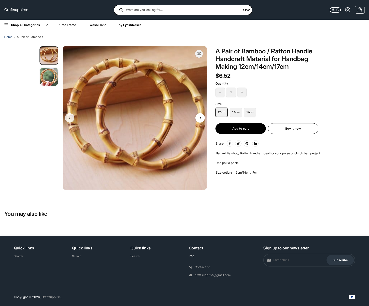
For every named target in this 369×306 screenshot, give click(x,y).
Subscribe (340, 260)
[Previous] (69, 118)
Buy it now (293, 128)
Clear (246, 10)
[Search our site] (121, 10)
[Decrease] (220, 92)
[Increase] (242, 92)
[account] (347, 10)
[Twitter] (238, 143)
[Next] (200, 118)
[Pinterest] (247, 143)
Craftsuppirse (16, 9)
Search (18, 256)
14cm (236, 112)
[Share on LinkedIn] (255, 143)
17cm (249, 112)
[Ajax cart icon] (360, 10)
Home (8, 37)
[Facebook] (230, 143)
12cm (221, 112)
